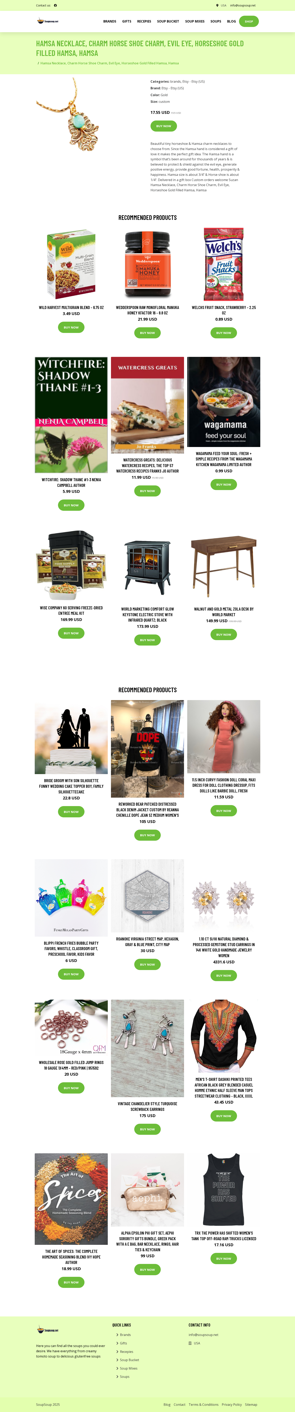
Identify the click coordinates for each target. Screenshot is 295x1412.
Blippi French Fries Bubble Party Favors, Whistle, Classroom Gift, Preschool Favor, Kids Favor (71, 948)
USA (223, 5)
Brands (125, 1335)
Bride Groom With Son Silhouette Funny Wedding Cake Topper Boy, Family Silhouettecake (71, 786)
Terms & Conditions (204, 1404)
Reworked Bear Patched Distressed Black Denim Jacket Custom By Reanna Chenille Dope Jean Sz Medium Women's (147, 809)
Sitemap (251, 1404)
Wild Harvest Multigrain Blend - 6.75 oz (71, 307)
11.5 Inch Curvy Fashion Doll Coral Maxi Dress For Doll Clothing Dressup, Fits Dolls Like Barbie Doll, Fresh (224, 785)
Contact (179, 1404)
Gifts (126, 21)
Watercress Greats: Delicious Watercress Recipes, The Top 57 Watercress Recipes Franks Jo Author (147, 465)
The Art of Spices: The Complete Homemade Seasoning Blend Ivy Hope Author (71, 1257)
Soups (216, 21)
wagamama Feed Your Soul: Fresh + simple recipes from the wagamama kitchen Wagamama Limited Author (224, 459)
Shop (249, 21)
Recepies (144, 21)
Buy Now (163, 126)
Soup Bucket (168, 21)
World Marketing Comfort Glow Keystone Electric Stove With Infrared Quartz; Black (147, 614)
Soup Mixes (194, 21)
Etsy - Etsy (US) (193, 81)
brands (109, 21)
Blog (231, 21)
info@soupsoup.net (243, 5)
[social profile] (55, 5)
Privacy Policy (232, 1404)
